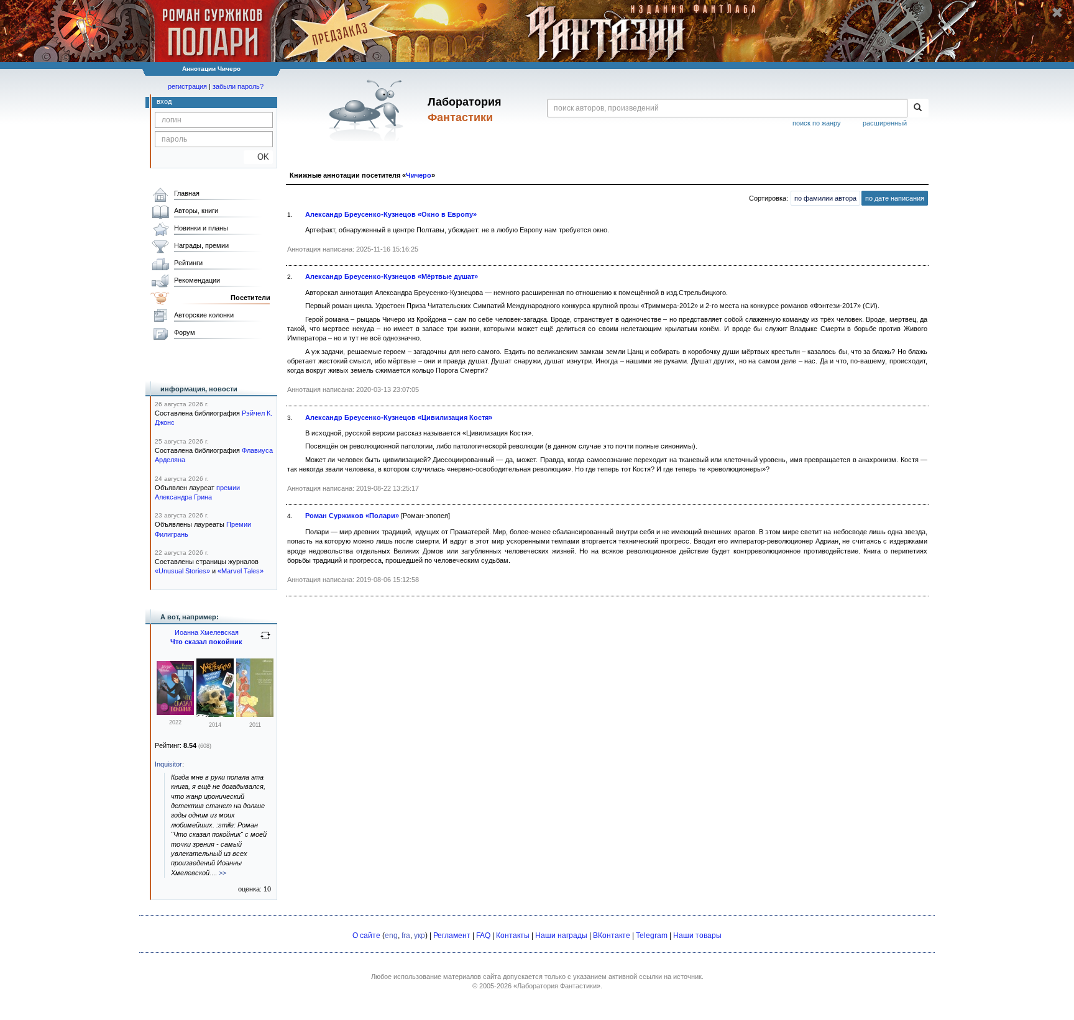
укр (419, 935)
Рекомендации (197, 280)
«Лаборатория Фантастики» (556, 986)
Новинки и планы (201, 228)
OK (258, 157)
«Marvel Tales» (241, 571)
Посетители (250, 297)
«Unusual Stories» (182, 571)
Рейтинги (188, 262)
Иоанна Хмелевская (207, 632)
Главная (187, 193)
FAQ (483, 935)
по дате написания (894, 198)
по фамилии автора (825, 198)
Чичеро (418, 175)
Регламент (451, 935)
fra (406, 935)
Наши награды (561, 935)
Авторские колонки (204, 315)
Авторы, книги (196, 210)
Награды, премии (201, 245)
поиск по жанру (816, 123)
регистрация (187, 86)
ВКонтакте (611, 935)
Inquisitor (168, 764)
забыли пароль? (238, 86)
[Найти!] (918, 108)
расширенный (885, 123)
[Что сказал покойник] (175, 712)
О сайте (366, 935)
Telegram (652, 935)
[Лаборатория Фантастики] (368, 110)
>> (222, 873)
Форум (184, 332)
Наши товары (697, 935)
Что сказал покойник (206, 641)
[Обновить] (265, 640)
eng (391, 935)
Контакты (513, 935)
